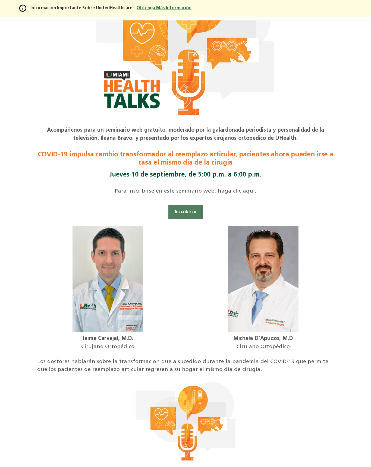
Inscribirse (185, 212)
